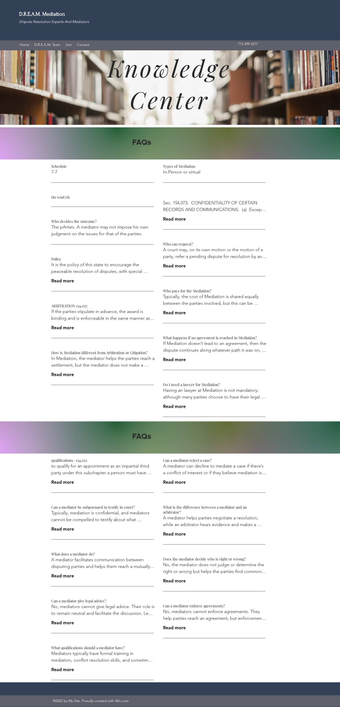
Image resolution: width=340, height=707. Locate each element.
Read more (62, 281)
